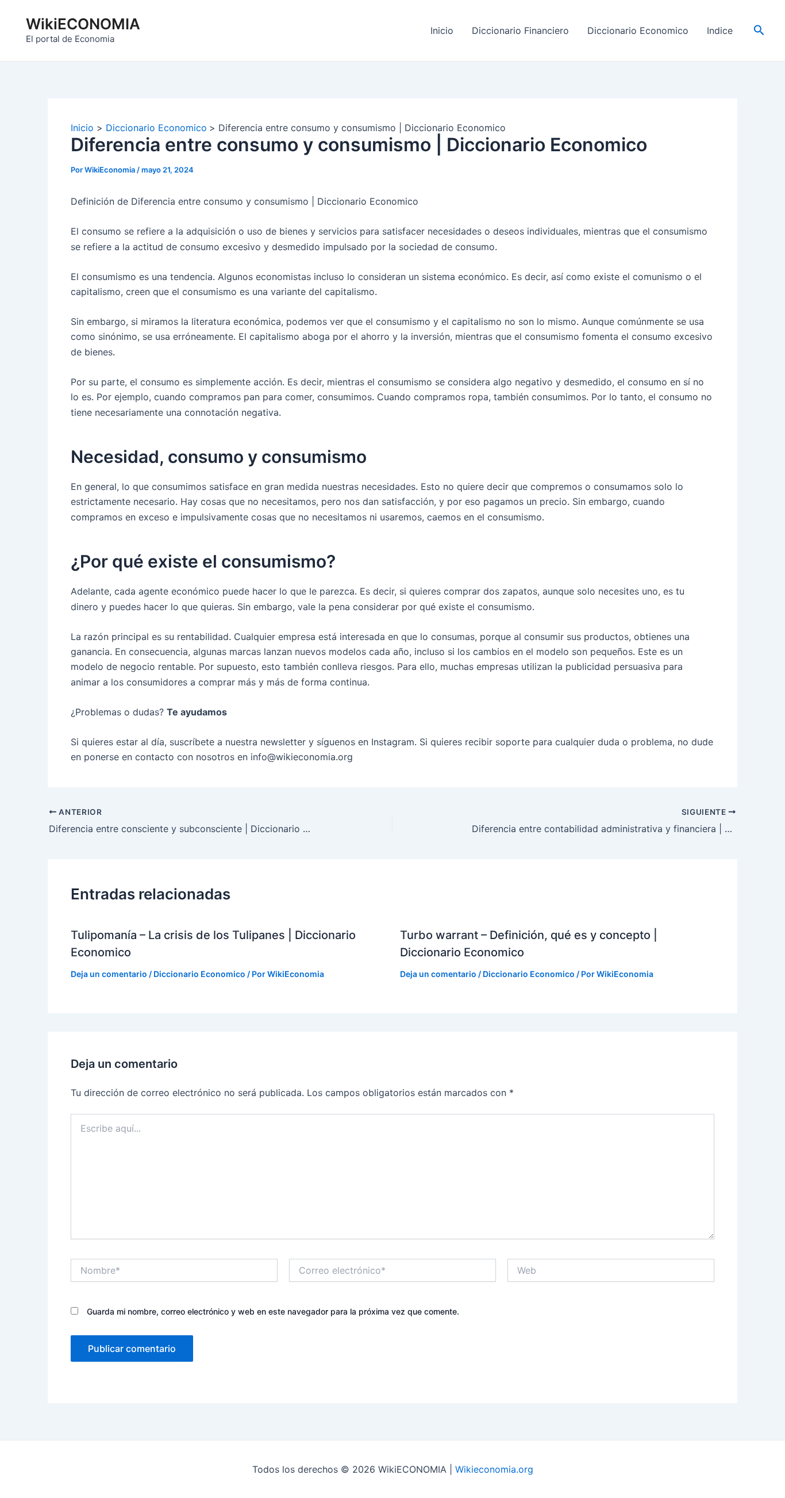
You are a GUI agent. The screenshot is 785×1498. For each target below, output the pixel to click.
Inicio (441, 30)
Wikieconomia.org (494, 1469)
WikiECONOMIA (83, 24)
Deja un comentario (109, 974)
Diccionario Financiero (520, 30)
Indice (720, 30)
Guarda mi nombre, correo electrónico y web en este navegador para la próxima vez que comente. (273, 1311)
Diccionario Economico (637, 30)
